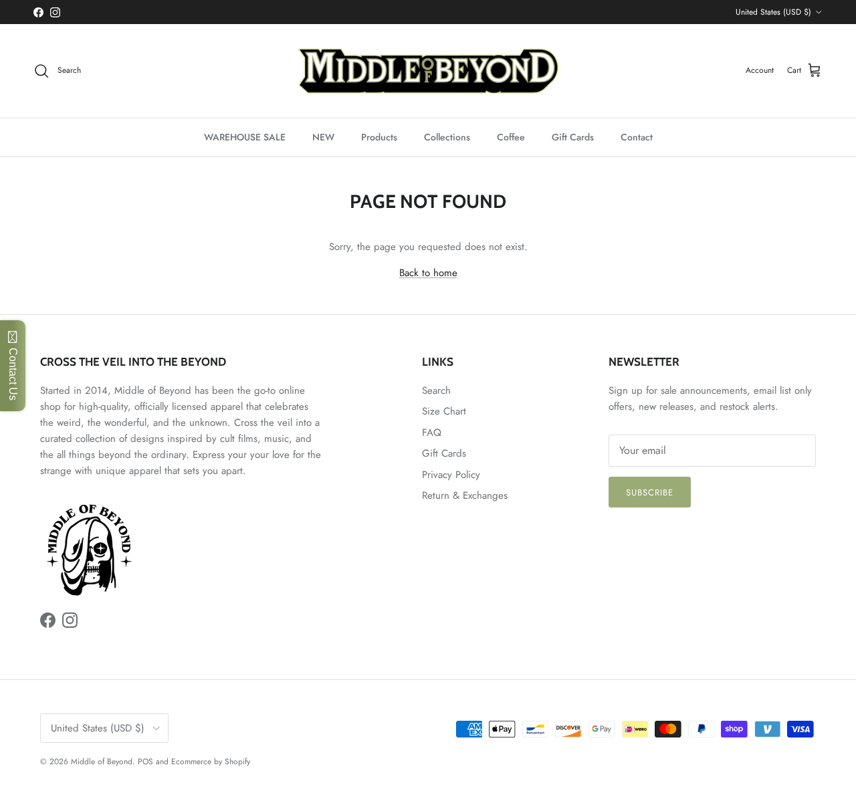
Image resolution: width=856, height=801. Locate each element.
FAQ (431, 432)
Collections (447, 137)
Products (379, 137)
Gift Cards (573, 137)
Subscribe (649, 492)
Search (436, 390)
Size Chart (444, 411)
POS (145, 762)
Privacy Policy (451, 474)
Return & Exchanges (465, 495)
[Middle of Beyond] (428, 70)
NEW (323, 137)
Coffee (511, 137)
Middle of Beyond (101, 762)
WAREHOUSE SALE (245, 137)
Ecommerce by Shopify (210, 762)
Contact (637, 137)
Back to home (428, 272)
